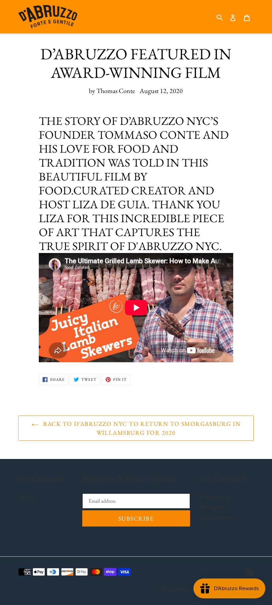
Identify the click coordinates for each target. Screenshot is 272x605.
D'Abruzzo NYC (191, 588)
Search (26, 496)
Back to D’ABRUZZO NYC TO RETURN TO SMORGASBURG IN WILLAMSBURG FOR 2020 (140, 428)
